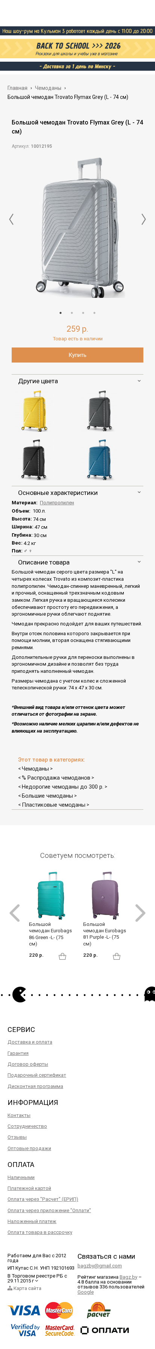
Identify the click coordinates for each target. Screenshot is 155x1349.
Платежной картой (29, 1188)
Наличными (21, 1177)
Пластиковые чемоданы (53, 804)
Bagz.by (128, 1277)
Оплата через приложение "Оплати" (49, 1210)
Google (86, 1292)
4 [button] (94, 313)
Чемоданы (35, 768)
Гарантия (18, 1053)
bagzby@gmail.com (100, 1266)
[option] (77, 227)
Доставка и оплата (30, 1042)
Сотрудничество (27, 1126)
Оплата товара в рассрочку (40, 1232)
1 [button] (60, 313)
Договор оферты (28, 1064)
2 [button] (72, 313)
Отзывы (17, 1137)
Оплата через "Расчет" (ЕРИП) (43, 1199)
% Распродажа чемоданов (56, 777)
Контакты (19, 1115)
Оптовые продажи (29, 1148)
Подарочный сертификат (37, 1075)
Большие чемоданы (47, 795)
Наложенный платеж (32, 1221)
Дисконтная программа (35, 1086)
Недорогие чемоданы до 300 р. (62, 786)
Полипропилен (57, 502)
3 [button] (83, 313)
